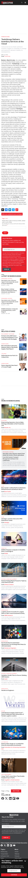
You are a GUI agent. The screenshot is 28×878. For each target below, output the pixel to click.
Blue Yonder (7, 491)
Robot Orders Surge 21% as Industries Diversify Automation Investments (12, 744)
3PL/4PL (3, 711)
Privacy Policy (12, 266)
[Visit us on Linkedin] (10, 798)
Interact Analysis (9, 584)
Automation (4, 742)
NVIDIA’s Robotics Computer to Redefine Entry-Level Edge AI (9, 310)
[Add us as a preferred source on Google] (16, 209)
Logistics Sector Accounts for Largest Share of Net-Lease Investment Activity (13, 612)
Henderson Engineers (10, 648)
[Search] (21, 2)
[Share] (6, 209)
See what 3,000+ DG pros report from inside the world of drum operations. (9, 282)
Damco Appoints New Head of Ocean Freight (9, 366)
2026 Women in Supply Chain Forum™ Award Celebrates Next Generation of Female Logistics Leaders (12, 714)
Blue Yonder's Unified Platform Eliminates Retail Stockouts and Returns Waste (9, 290)
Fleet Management (6, 774)
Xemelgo (6, 522)
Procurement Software (7, 334)
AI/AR (2, 486)
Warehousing (5, 36)
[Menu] (25, 2)
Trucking (3, 353)
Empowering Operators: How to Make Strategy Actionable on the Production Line (12, 424)
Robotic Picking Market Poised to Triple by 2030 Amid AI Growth (13, 581)
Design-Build (4, 610)
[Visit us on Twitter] (6, 798)
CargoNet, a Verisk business (12, 780)
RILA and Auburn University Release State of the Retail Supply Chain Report (9, 347)
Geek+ (6, 679)
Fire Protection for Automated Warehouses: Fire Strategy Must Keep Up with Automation (13, 644)
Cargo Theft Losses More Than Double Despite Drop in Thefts (12, 776)
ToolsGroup (7, 56)
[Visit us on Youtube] (17, 798)
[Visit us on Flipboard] (14, 798)
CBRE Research (8, 615)
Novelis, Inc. (7, 427)
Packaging (4, 420)
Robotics (3, 548)
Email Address (6, 246)
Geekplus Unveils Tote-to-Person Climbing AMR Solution (14, 676)
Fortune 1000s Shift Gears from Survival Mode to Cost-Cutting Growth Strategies (9, 337)
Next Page (16, 791)
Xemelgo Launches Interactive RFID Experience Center (11, 519)
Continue (14, 874)
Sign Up (6, 269)
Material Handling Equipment (9, 579)
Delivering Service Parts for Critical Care (9, 356)
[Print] (2, 209)
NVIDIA (6, 553)
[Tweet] (13, 209)
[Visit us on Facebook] (2, 798)
